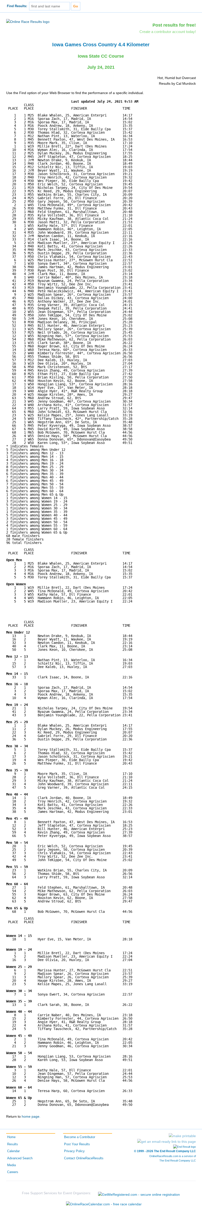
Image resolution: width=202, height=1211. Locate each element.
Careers (12, 1172)
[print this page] (182, 1136)
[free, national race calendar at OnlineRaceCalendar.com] (104, 1204)
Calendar (13, 1151)
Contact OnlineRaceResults (83, 1158)
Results (12, 1144)
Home (11, 1137)
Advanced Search (20, 1158)
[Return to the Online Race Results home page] (28, 21)
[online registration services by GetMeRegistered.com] (139, 1193)
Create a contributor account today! (167, 32)
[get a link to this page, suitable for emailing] (166, 1142)
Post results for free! (174, 25)
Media (11, 1165)
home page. (31, 1116)
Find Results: (17, 6)
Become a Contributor (79, 1137)
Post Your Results (77, 1144)
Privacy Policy (74, 1151)
